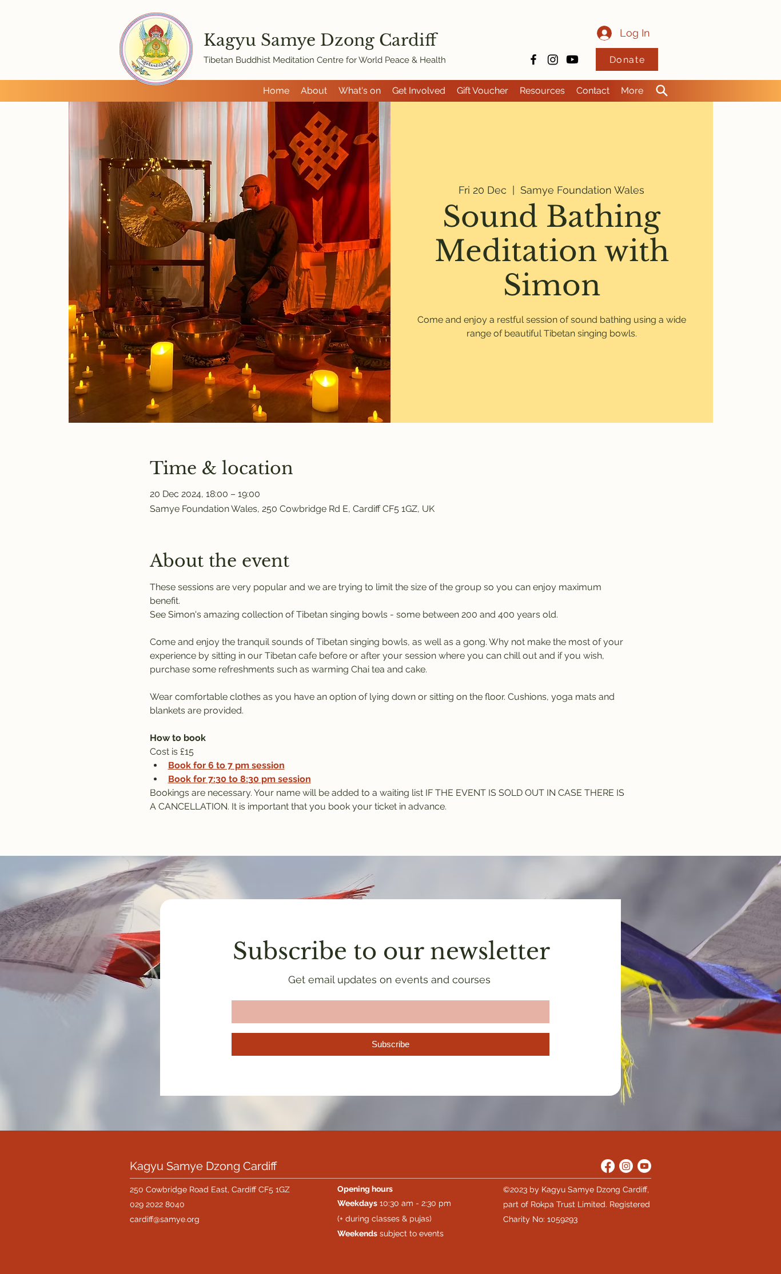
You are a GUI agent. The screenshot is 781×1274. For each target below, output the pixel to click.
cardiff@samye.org (165, 1219)
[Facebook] (608, 1166)
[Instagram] (553, 59)
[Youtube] (572, 59)
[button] (314, 90)
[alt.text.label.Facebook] (533, 59)
